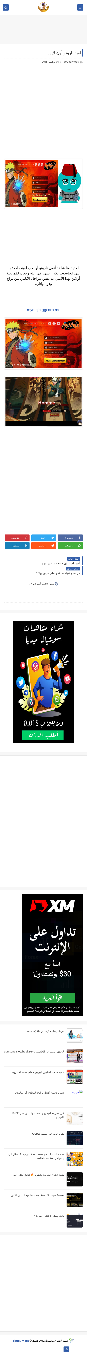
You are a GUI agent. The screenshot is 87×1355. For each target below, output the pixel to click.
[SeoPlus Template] (71, 1340)
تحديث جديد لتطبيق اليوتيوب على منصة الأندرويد (38, 1072)
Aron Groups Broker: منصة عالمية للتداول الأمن (38, 1195)
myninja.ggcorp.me (43, 309)
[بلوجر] (34, 1349)
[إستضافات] (40, 1349)
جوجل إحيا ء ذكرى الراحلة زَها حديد (46, 1031)
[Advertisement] (43, 112)
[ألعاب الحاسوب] (53, 1349)
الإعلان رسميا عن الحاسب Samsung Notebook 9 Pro (34, 1051)
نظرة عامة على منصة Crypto (48, 1133)
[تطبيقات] (21, 1349)
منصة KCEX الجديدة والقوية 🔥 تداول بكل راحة (39, 1175)
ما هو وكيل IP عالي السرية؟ (49, 1216)
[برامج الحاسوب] (60, 1349)
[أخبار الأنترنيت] (27, 1349)
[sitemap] (66, 1349)
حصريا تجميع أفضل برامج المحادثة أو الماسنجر (39, 1092)
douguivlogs (21, 1340)
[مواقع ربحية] (47, 1349)
